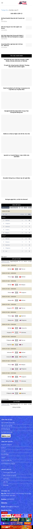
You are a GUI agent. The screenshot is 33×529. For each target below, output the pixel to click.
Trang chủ (4, 10)
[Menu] (2, 3)
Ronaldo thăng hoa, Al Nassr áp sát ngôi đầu (16, 178)
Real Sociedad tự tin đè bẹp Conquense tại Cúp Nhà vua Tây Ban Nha (16, 88)
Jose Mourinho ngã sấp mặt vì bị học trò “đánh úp (12, 44)
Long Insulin (16, 510)
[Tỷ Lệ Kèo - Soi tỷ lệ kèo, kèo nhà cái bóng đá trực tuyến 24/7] (23, 3)
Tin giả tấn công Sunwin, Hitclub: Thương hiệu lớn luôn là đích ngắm (16, 66)
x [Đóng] (4, 512)
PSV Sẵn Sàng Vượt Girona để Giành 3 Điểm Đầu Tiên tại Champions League (12, 36)
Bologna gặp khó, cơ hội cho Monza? (16, 199)
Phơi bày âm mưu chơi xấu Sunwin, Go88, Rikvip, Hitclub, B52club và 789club (16, 60)
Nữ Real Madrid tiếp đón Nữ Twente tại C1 (12, 19)
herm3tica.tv (12, 503)
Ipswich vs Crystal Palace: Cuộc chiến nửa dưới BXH (16, 155)
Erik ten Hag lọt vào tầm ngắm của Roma (11, 27)
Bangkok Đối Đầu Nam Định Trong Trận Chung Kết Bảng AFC (16, 111)
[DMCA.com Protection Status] (6, 435)
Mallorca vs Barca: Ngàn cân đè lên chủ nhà (16, 133)
